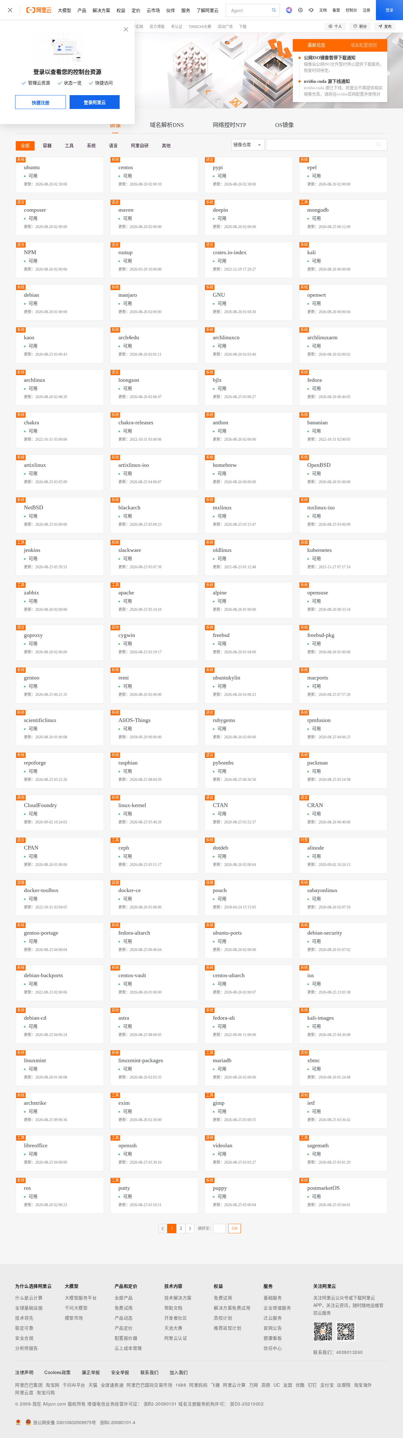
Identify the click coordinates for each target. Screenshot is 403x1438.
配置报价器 (126, 1338)
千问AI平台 (74, 1385)
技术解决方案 (178, 1297)
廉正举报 (91, 1372)
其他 (166, 145)
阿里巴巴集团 (29, 1385)
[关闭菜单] (10, 10)
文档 (323, 10)
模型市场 (74, 1318)
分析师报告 (26, 1348)
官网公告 (273, 1328)
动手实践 (135, 26)
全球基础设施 (29, 1307)
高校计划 (223, 1318)
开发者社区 (175, 1318)
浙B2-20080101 (160, 1404)
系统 (91, 145)
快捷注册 (40, 102)
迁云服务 (273, 1318)
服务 (185, 10)
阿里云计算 (234, 1385)
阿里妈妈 (198, 1385)
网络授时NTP (229, 125)
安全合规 (24, 1338)
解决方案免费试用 (232, 1307)
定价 (136, 10)
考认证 (176, 26)
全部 (25, 145)
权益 (120, 10)
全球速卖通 (112, 1385)
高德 (265, 1385)
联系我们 (149, 1372)
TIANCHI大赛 (200, 26)
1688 (180, 1385)
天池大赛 (173, 1328)
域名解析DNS (167, 125)
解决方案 (101, 10)
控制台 (351, 10)
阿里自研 (140, 145)
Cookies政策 (57, 1372)
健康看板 (273, 1338)
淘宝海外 (363, 1385)
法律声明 (24, 1372)
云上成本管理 (128, 1348)
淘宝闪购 (46, 1392)
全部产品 (124, 1297)
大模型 (64, 10)
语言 (113, 145)
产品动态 (124, 1318)
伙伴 (170, 10)
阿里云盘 (24, 1392)
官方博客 (157, 26)
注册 (366, 10)
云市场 (153, 10)
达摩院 (344, 1385)
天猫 (93, 1385)
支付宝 (327, 1385)
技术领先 (24, 1318)
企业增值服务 (277, 1307)
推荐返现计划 (227, 1328)
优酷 (300, 1385)
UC (277, 1385)
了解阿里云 (207, 10)
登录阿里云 (95, 102)
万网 (253, 1385)
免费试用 (124, 1307)
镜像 (115, 125)
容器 (47, 145)
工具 (69, 145)
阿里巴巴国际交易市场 (149, 1385)
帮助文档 (173, 1307)
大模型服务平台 (81, 1297)
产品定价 (124, 1328)
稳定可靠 (24, 1328)
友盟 (287, 1385)
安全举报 (120, 1372)
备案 (336, 10)
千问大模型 (76, 1307)
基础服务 (273, 1297)
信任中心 (273, 1348)
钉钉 (312, 1385)
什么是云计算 (29, 1297)
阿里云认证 (175, 1338)
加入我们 (179, 1372)
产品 (81, 10)
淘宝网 (53, 1385)
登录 (389, 10)
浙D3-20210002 (247, 1404)
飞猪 (215, 1385)
